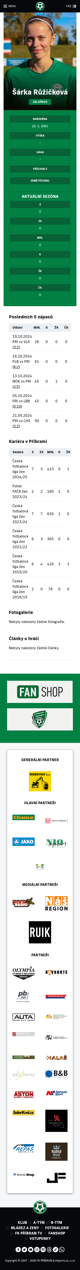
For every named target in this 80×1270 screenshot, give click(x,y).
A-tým (39, 1222)
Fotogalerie (57, 1228)
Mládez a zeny (25, 1228)
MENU (12, 6)
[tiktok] (55, 1249)
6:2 (16, 367)
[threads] (49, 1249)
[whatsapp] (61, 1249)
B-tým (56, 1222)
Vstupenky (40, 1238)
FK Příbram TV (28, 1233)
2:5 (16, 386)
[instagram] (37, 1249)
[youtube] (30, 1249)
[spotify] (43, 1249)
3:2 (16, 347)
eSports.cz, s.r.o (65, 1260)
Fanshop (56, 1233)
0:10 (17, 406)
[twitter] (24, 1249)
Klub (22, 1222)
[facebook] (18, 1249)
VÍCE (69, 6)
